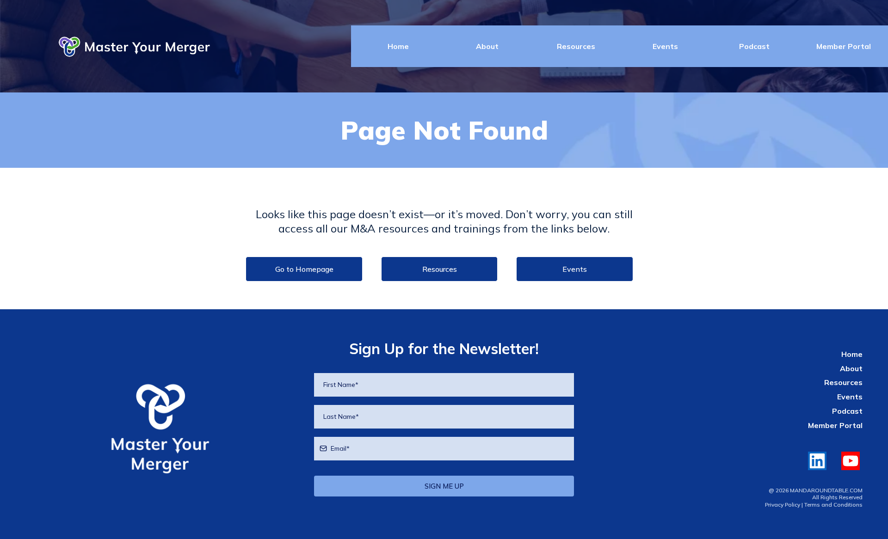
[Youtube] (850, 461)
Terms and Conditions (833, 504)
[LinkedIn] (817, 461)
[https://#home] (160, 428)
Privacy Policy (782, 504)
